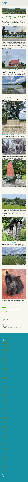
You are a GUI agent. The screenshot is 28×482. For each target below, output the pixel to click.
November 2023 (5, 378)
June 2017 (4, 441)
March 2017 (4, 443)
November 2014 (5, 465)
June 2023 (4, 382)
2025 (5, 20)
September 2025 (5, 361)
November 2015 (5, 456)
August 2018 (4, 429)
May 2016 (4, 451)
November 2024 (5, 368)
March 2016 (4, 453)
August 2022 (4, 390)
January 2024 (5, 376)
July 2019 (4, 420)
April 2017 (4, 442)
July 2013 (4, 471)
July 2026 (4, 354)
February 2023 (5, 385)
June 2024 (4, 372)
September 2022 (5, 389)
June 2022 (4, 392)
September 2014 (5, 467)
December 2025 (5, 359)
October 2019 (5, 418)
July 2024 (4, 371)
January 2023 (5, 386)
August (3, 20)
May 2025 (4, 363)
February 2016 (5, 454)
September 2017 (5, 438)
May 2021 (4, 402)
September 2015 (5, 458)
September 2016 (5, 448)
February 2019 (5, 424)
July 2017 (4, 440)
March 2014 (4, 469)
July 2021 (4, 401)
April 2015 (4, 462)
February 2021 (5, 405)
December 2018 (5, 426)
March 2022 (4, 394)
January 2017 (5, 445)
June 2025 (4, 362)
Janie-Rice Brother (9, 20)
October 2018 (5, 428)
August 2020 (4, 410)
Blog (2, 336)
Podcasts (3, 340)
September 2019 (5, 419)
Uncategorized (5, 311)
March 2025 (4, 365)
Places (3, 338)
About (2, 337)
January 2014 (5, 470)
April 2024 (4, 374)
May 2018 (4, 432)
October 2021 (5, 398)
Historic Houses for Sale (5, 339)
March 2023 (4, 384)
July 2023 (4, 381)
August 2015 (4, 459)
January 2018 (5, 435)
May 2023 (4, 383)
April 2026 (4, 356)
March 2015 (4, 463)
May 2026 (4, 355)
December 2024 (5, 367)
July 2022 (4, 391)
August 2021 (4, 400)
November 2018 (5, 427)
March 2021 (4, 404)
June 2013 (4, 472)
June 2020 (4, 411)
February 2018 (5, 434)
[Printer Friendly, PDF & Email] (4, 307)
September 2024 (5, 370)
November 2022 (5, 388)
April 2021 (4, 403)
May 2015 (4, 461)
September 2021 (5, 399)
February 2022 (5, 395)
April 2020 (4, 413)
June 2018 (4, 431)
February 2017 (5, 444)
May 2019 (4, 422)
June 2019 (4, 421)
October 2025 (5, 360)
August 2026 (4, 353)
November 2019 (5, 417)
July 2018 (4, 430)
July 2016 (4, 450)
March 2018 (4, 433)
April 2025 (4, 364)
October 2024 (5, 369)
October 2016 (5, 447)
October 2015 (5, 457)
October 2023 (5, 379)
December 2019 (5, 416)
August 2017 (4, 439)
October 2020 (5, 408)
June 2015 (4, 460)
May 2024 (4, 373)
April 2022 (4, 393)
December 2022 (5, 387)
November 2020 (5, 407)
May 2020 (4, 412)
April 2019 (4, 423)
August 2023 (4, 380)
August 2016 (4, 449)
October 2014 (5, 466)
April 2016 (4, 452)
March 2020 (4, 414)
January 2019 (5, 425)
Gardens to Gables (6, 341)
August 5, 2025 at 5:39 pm (5, 326)
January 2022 (5, 396)
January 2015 (5, 464)
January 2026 (5, 358)
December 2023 (5, 377)
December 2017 (5, 436)
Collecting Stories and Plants (7, 346)
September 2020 (5, 409)
